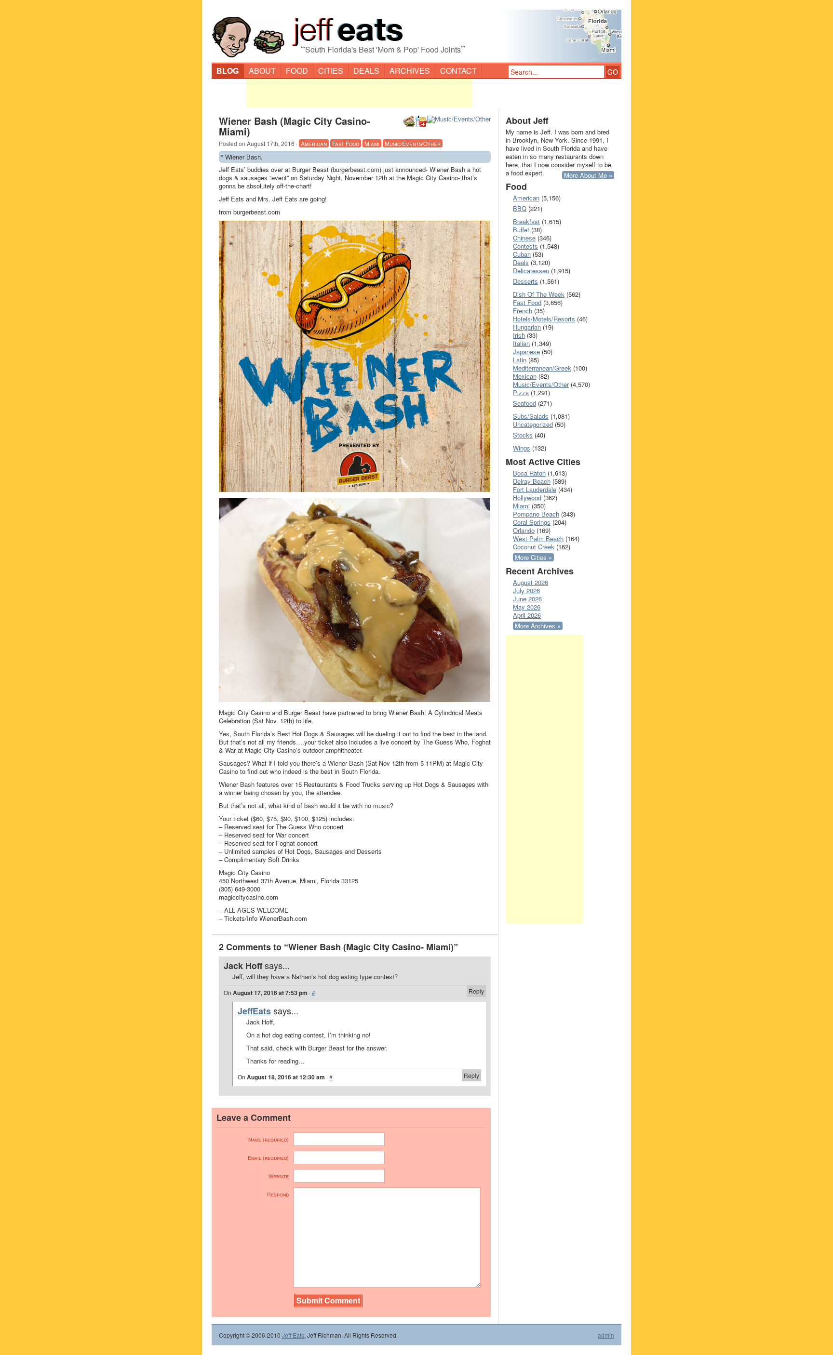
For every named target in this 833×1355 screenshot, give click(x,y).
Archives (410, 70)
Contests (525, 246)
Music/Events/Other (413, 143)
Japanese (526, 351)
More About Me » (588, 175)
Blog (227, 70)
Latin (519, 359)
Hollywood (527, 497)
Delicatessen (531, 270)
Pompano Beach (536, 513)
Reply (476, 991)
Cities (330, 70)
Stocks (523, 434)
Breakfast (526, 221)
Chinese (524, 237)
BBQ (519, 208)
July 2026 (526, 590)
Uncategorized (533, 424)
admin (606, 1335)
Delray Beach (532, 481)
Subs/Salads (531, 416)
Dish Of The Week (538, 294)
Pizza (521, 392)
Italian (521, 343)
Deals (366, 70)
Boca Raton (529, 473)
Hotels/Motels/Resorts (544, 318)
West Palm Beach (538, 538)
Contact (458, 70)
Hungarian (527, 327)
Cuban (522, 254)
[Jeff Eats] (416, 32)
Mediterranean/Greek (542, 367)
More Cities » (533, 557)
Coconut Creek (533, 546)
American (314, 143)
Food (297, 70)
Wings (521, 447)
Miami (371, 143)
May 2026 (526, 606)
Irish (519, 335)
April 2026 (527, 615)
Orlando (524, 530)
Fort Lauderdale (534, 489)
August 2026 (530, 582)
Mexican (525, 376)
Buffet (521, 229)
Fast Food (345, 143)
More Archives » (538, 626)
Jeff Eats (293, 1335)
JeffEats (254, 1011)
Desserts (525, 281)
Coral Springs (532, 522)
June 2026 (527, 598)
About (262, 70)
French (522, 310)
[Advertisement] (359, 93)
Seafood (524, 403)
